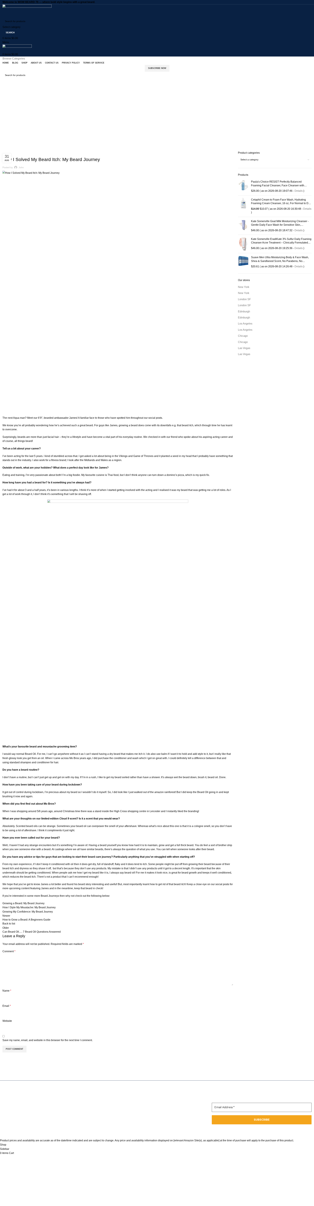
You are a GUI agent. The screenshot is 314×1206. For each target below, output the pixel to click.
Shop (110, 1102)
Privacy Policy (115, 1123)
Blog (110, 1106)
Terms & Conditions (118, 1118)
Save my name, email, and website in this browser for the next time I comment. (47, 1040)
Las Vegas (244, 348)
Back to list (8, 923)
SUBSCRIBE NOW (157, 68)
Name (6, 990)
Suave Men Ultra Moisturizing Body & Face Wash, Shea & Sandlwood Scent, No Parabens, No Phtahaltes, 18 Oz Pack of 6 (280, 259)
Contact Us (113, 1114)
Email (6, 1005)
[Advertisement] (157, 122)
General (15, 95)
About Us (112, 1110)
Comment (8, 951)
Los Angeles (245, 323)
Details (299, 190)
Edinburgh (244, 311)
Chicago (243, 335)
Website (7, 1021)
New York (243, 287)
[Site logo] (27, 10)
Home (5, 95)
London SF (244, 299)
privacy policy (243, 1129)
